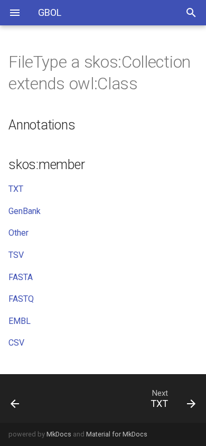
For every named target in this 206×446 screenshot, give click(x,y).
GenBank (24, 211)
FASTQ (21, 299)
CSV (16, 343)
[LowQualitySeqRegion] (27, 398)
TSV (16, 255)
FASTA (20, 277)
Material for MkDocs (116, 434)
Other (18, 233)
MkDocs (58, 434)
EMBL (19, 321)
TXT (15, 189)
